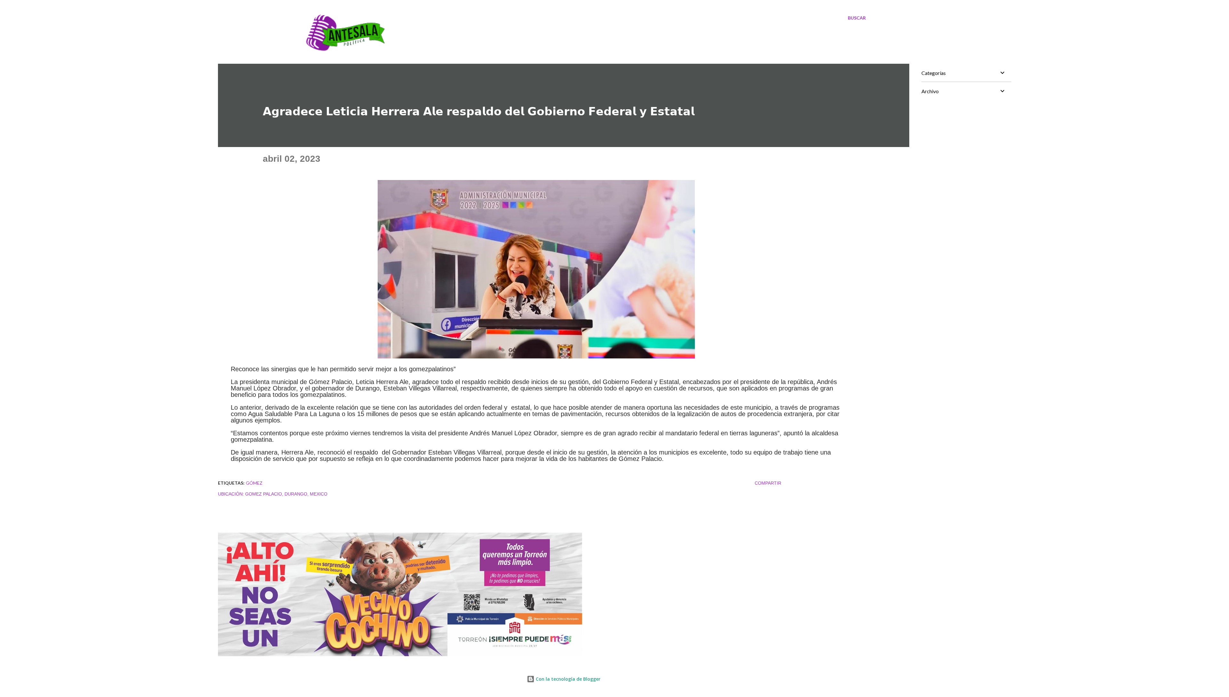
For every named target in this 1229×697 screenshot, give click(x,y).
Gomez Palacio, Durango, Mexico (286, 493)
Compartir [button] (768, 483)
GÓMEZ (254, 483)
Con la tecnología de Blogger (567, 679)
